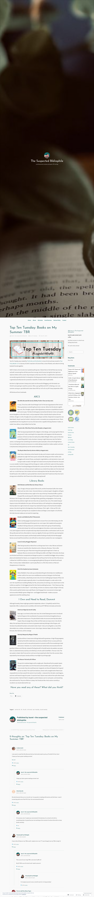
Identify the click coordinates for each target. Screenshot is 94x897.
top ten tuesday (43, 709)
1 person (17, 762)
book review (71, 427)
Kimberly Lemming (72, 390)
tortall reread (71, 449)
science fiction (71, 442)
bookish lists (71, 432)
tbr (21, 709)
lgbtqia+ (70, 437)
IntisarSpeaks (19, 791)
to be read (29, 709)
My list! (13, 759)
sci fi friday (70, 439)
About (34, 320)
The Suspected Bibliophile (47, 161)
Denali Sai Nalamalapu (72, 381)
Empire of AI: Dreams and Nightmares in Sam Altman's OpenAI (74, 371)
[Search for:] (76, 351)
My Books (40, 320)
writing (69, 452)
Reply (14, 765)
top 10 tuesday (33, 335)
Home (29, 320)
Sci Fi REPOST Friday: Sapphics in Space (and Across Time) (22, 730)
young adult (70, 454)
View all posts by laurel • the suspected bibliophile (26, 722)
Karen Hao (70, 375)
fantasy (69, 435)
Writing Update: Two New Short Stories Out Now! (53, 730)
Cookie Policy (24, 894)
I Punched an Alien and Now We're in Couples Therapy (73, 386)
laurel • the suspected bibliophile (19, 335)
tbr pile (24, 709)
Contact (64, 320)
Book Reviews (48, 320)
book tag (70, 430)
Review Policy (57, 320)
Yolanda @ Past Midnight (22, 835)
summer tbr (17, 709)
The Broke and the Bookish (34, 361)
